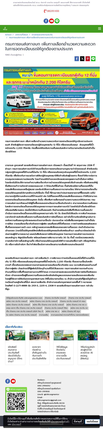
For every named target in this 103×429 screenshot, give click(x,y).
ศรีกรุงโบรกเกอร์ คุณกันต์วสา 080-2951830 (49, 390)
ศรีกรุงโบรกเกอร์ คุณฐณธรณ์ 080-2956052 (49, 384)
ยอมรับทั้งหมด (92, 421)
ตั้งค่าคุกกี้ (78, 421)
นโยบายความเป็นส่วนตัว (60, 421)
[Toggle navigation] (99, 29)
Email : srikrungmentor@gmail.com (49, 399)
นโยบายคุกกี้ (16, 424)
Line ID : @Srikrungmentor (48, 394)
